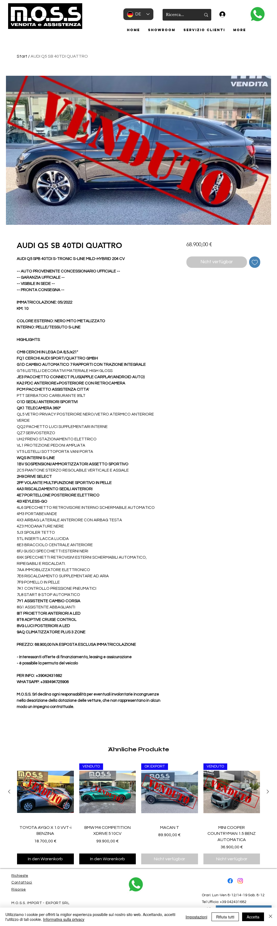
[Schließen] (270, 917)
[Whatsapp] (257, 14)
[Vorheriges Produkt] (9, 791)
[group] (138, 814)
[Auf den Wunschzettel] (254, 262)
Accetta (253, 917)
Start (22, 56)
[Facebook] (230, 880)
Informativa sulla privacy (63, 919)
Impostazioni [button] (196, 917)
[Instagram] (240, 880)
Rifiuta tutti (225, 917)
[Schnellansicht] (45, 791)
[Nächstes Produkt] (268, 791)
